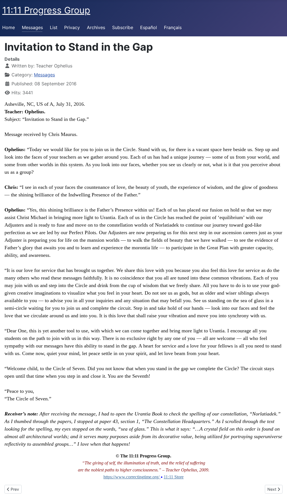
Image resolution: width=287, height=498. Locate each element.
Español (148, 27)
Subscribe (122, 27)
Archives (96, 27)
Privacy (72, 27)
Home (8, 27)
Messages (32, 27)
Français (173, 27)
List (53, 27)
